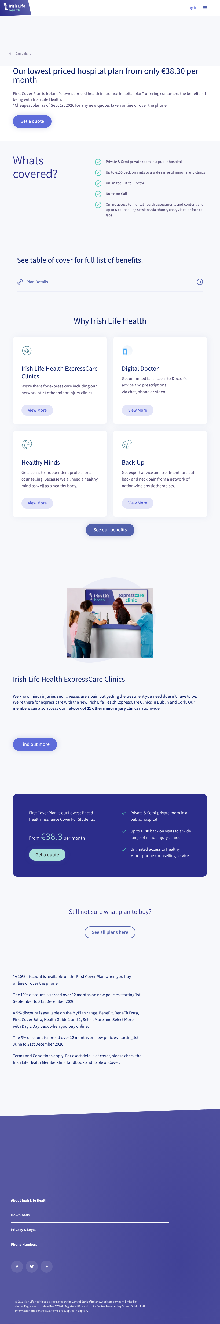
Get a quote (47, 854)
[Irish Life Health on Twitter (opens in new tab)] (32, 1267)
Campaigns (23, 53)
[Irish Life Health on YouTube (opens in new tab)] (47, 1267)
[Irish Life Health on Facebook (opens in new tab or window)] (17, 1267)
